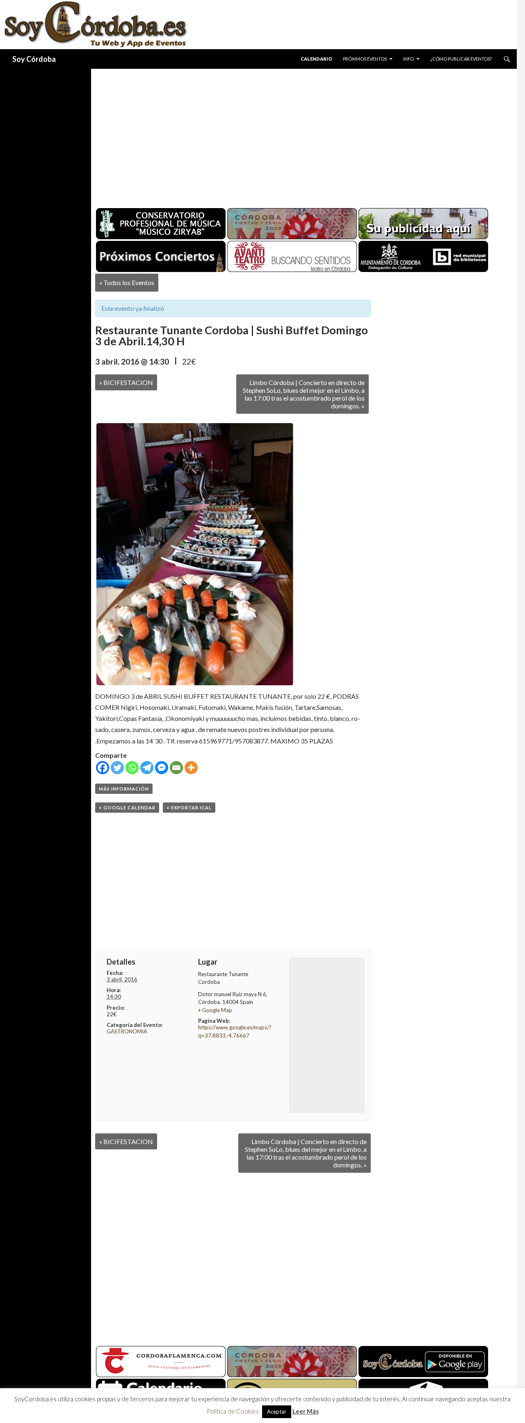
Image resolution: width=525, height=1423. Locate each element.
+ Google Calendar (127, 807)
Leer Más (305, 1411)
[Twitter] (117, 767)
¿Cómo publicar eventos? (461, 58)
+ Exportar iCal (189, 807)
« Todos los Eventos (126, 282)
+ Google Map (215, 1010)
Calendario (316, 58)
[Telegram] (146, 767)
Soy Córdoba (34, 58)
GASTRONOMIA (127, 1031)
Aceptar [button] (276, 1411)
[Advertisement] (296, 135)
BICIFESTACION (126, 382)
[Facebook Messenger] (161, 767)
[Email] (176, 767)
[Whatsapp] (132, 767)
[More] (191, 767)
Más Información (124, 788)
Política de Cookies (233, 1411)
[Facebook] (102, 767)
